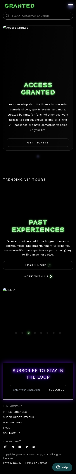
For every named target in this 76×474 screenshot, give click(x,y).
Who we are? (13, 422)
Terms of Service (36, 462)
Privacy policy (12, 462)
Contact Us (11, 433)
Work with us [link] (36, 276)
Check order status (18, 417)
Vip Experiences (15, 411)
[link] (38, 142)
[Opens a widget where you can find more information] (62, 467)
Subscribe (56, 389)
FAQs (6, 427)
